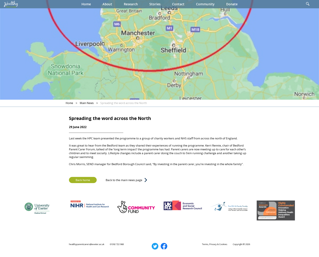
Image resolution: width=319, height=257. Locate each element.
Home (86, 4)
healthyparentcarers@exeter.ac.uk (86, 244)
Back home (83, 180)
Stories (154, 4)
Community (205, 4)
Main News (87, 103)
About (107, 4)
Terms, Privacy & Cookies (214, 244)
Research (131, 4)
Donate (232, 4)
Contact (178, 4)
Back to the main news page (124, 180)
